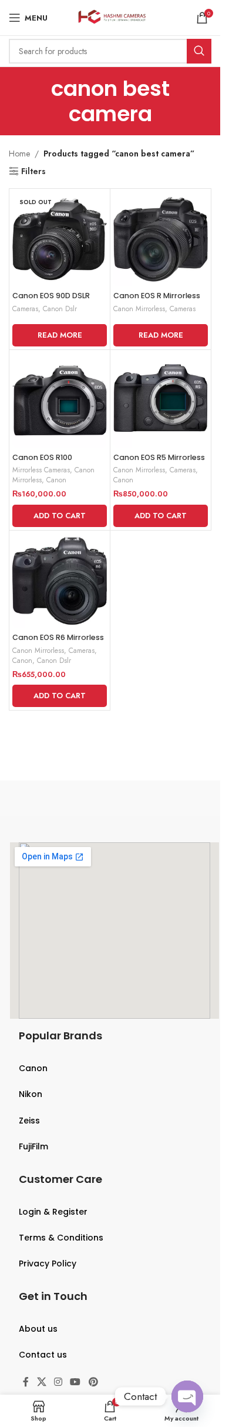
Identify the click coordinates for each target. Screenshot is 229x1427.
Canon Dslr (60, 309)
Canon (56, 480)
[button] (59, 516)
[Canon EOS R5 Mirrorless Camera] (160, 400)
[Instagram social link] (58, 1382)
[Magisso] (163, 798)
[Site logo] (110, 16)
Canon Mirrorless (139, 309)
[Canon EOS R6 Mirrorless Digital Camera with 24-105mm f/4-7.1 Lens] (59, 581)
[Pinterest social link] (93, 1382)
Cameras (25, 309)
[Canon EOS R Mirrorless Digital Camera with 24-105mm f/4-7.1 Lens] (160, 239)
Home (19, 153)
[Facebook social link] (26, 1382)
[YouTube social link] (75, 1382)
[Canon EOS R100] (59, 400)
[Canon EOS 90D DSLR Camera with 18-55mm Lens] (59, 239)
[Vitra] (57, 798)
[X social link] (41, 1382)
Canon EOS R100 (42, 457)
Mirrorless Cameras (41, 470)
